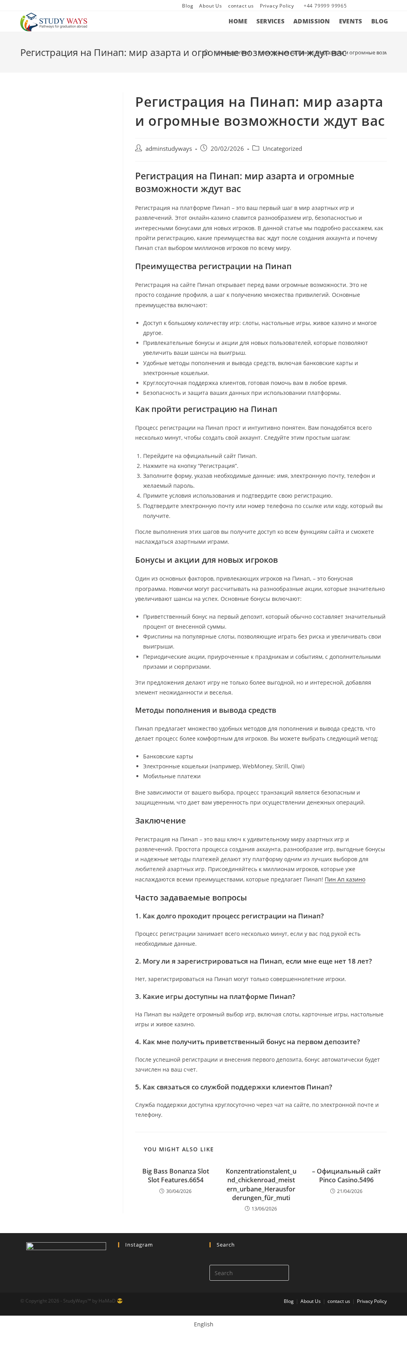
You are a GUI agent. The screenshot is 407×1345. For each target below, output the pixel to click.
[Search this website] (249, 1272)
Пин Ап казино (345, 879)
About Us (210, 6)
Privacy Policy (277, 6)
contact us (241, 6)
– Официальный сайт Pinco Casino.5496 (346, 1175)
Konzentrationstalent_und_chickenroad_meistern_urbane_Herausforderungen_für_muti (261, 1184)
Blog (187, 6)
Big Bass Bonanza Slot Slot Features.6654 (175, 1175)
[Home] (206, 52)
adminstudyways (168, 148)
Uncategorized (282, 148)
